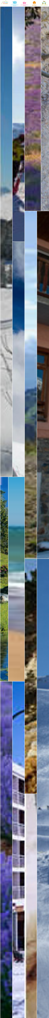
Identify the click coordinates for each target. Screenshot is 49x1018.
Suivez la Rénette (44, 5)
